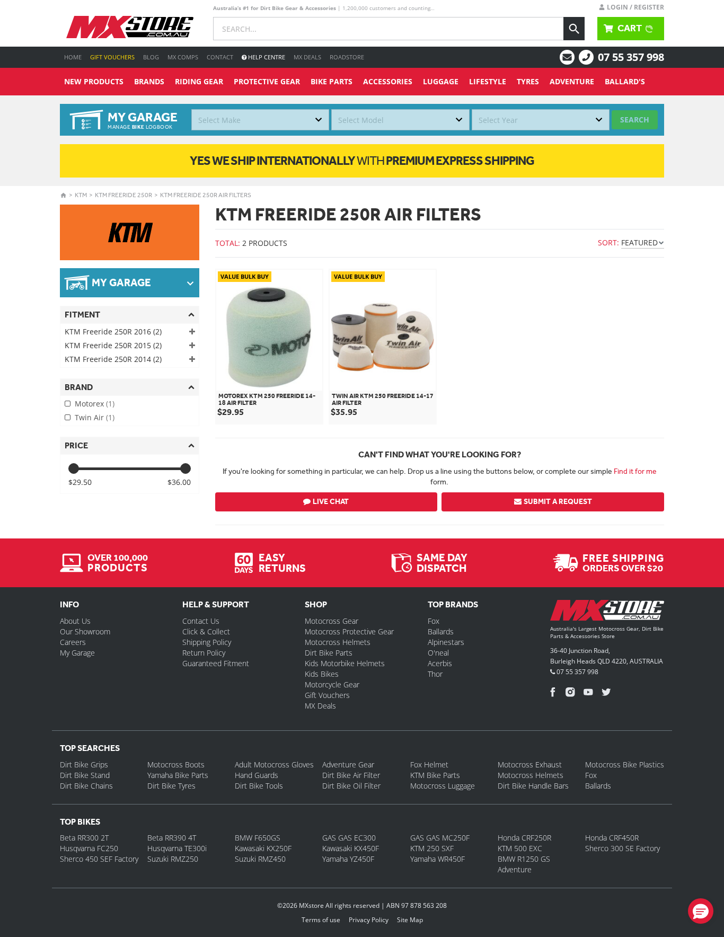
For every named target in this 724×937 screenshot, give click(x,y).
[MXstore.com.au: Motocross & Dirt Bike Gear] (129, 27)
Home (73, 57)
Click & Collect (206, 631)
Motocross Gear (331, 621)
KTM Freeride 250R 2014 (113, 359)
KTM (81, 195)
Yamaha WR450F (437, 859)
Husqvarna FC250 (89, 848)
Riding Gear (199, 81)
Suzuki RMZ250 (172, 859)
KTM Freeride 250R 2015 (113, 345)
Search (634, 119)
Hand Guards (256, 775)
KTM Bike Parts (435, 775)
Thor (435, 674)
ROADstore (347, 57)
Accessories (387, 81)
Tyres (528, 81)
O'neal (438, 653)
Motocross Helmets (337, 642)
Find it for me (635, 471)
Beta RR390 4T (171, 838)
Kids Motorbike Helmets (345, 663)
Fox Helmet (429, 764)
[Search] (574, 28)
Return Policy (203, 653)
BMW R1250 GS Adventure (524, 864)
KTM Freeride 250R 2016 (113, 331)
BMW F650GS (257, 838)
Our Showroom (85, 631)
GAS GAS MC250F (440, 838)
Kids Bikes (322, 674)
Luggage (440, 81)
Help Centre (265, 57)
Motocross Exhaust (530, 764)
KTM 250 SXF (432, 848)
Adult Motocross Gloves (274, 764)
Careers (73, 642)
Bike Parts (331, 81)
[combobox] (260, 119)
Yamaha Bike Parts (177, 775)
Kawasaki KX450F (350, 848)
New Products (93, 81)
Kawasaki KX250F (263, 848)
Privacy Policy (369, 919)
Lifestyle (487, 81)
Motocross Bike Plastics (624, 764)
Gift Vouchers (112, 57)
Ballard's (625, 81)
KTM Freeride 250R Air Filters (205, 195)
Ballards (441, 631)
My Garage (77, 653)
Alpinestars (446, 642)
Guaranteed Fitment (215, 663)
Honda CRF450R (612, 838)
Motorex (94, 404)
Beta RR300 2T (84, 838)
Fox (433, 621)
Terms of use (321, 919)
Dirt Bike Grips (84, 764)
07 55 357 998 (631, 57)
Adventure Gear (348, 764)
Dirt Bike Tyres (171, 786)
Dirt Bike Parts (328, 653)
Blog (151, 57)
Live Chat (331, 501)
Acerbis (440, 663)
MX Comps (182, 57)
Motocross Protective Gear (349, 631)
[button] (700, 911)
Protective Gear (267, 81)
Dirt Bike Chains (86, 786)
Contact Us (200, 621)
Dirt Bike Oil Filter (351, 786)
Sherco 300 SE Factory (622, 848)
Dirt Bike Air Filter (351, 775)
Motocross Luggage (442, 786)
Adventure (572, 81)
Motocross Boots (176, 764)
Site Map (410, 919)
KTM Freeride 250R (123, 195)
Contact (220, 57)
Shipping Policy (206, 642)
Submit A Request (558, 501)
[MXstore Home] (607, 612)
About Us (75, 621)
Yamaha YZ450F (348, 859)
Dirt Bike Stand (85, 775)
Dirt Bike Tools (259, 786)
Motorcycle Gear (332, 684)
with (362, 160)
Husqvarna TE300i (177, 848)
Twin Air (94, 417)
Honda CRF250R (524, 838)
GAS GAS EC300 (349, 838)
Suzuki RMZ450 (260, 859)
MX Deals (307, 57)
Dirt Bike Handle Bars (533, 786)
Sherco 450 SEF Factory (99, 859)
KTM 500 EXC (520, 848)
